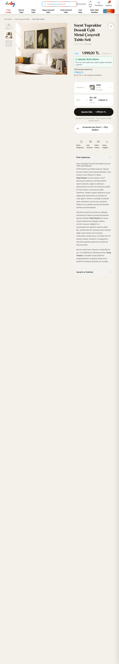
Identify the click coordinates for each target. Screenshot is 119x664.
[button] (109, 4)
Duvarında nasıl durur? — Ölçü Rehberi (95, 128)
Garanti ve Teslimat (84, 272)
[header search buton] (45, 3)
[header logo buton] (10, 4)
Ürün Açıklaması (83, 157)
